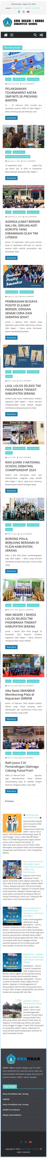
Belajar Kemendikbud (12, 1115)
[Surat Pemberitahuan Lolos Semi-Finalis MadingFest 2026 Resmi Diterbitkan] (12, 916)
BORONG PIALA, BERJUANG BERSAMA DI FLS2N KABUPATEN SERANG (22, 544)
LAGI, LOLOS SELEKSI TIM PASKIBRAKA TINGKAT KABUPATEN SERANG (23, 389)
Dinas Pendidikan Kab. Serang (15, 1094)
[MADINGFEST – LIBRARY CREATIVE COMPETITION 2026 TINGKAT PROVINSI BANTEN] (12, 962)
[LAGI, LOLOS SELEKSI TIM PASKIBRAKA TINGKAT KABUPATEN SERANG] (23, 356)
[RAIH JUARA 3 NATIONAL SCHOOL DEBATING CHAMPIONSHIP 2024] (23, 432)
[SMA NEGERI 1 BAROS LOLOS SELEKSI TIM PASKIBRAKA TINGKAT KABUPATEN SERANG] (23, 589)
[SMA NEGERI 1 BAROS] (6, 35)
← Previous (8, 801)
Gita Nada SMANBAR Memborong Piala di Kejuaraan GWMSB (20, 694)
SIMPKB (6, 1099)
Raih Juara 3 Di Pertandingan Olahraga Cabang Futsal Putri (22, 766)
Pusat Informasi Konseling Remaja (17, 157)
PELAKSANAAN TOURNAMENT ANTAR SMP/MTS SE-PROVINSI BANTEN (21, 94)
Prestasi (9, 376)
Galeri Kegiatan (33, 79)
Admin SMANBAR (28, 84)
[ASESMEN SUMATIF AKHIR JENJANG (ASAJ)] (12, 1009)
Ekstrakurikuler (19, 79)
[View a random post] (41, 35)
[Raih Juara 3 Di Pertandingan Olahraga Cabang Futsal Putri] (23, 737)
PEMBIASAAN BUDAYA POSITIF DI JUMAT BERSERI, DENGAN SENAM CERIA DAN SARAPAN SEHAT (21, 309)
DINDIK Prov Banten (11, 1110)
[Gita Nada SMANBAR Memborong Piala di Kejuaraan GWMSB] (23, 665)
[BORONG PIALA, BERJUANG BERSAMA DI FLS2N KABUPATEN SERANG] (23, 509)
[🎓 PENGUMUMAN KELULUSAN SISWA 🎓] (12, 823)
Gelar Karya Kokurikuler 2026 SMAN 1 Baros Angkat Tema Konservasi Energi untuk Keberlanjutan (33, 866)
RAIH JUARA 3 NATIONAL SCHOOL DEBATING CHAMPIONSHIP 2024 (22, 466)
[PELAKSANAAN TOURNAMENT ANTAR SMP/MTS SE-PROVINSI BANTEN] (23, 63)
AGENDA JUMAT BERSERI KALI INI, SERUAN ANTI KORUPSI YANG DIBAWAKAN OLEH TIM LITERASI (22, 229)
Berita (8, 79)
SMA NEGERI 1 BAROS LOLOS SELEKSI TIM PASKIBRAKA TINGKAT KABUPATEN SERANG (20, 620)
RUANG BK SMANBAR (26, 292)
